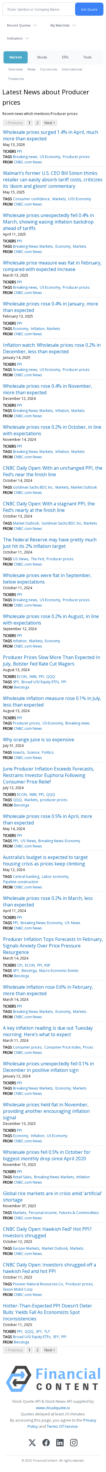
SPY (16, 681)
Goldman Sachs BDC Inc (33, 487)
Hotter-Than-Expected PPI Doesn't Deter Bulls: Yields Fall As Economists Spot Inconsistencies (47, 1312)
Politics (48, 752)
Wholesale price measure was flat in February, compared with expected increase (52, 265)
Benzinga (21, 687)
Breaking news (25, 156)
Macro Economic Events (58, 970)
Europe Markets (26, 1248)
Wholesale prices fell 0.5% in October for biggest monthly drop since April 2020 (46, 1155)
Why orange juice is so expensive (38, 739)
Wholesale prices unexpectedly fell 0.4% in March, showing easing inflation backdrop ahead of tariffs (48, 221)
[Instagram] (74, 1443)
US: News (20, 558)
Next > (49, 122)
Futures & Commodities (79, 1212)
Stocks (42, 57)
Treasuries (16, 78)
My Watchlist (59, 25)
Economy (63, 246)
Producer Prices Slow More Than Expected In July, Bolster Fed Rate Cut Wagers (51, 660)
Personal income (43, 1212)
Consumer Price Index (62, 1047)
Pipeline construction (20, 881)
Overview (15, 69)
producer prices (53, 799)
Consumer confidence (31, 198)
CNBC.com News (28, 162)
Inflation (37, 328)
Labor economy (55, 876)
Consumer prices (27, 1047)
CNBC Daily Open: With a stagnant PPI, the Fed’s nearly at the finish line (49, 506)
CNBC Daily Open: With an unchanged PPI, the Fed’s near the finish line (52, 471)
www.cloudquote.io (53, 1407)
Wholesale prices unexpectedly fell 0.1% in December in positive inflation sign (48, 1066)
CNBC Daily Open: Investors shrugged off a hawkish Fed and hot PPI (49, 1267)
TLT (47, 1331)
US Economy (50, 156)
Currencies (48, 69)
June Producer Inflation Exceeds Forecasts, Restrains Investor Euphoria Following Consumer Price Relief (48, 775)
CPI (19, 965)
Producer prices (76, 156)
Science (33, 752)
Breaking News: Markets (33, 246)
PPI (19, 151)
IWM (33, 676)
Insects (18, 752)
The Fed (37, 558)
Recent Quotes (18, 25)
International (72, 69)
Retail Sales (22, 1176)
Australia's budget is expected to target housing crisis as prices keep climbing (45, 860)
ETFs (65, 57)
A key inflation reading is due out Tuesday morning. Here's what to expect (48, 1031)
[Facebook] (46, 1443)
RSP (47, 965)
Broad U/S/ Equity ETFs (40, 681)
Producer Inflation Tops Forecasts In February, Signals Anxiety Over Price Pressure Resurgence (53, 945)
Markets (15, 57)
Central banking (26, 876)
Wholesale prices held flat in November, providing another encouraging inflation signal (46, 1111)
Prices (88, 1047)
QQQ (50, 676)
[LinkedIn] (60, 1443)
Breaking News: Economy (59, 840)
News (31, 69)
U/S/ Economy (79, 198)
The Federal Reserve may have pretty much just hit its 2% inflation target (50, 542)
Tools (87, 57)
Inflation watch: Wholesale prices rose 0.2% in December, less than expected (52, 348)
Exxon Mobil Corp (18, 1289)
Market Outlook (84, 487)
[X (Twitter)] (32, 1443)
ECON (22, 676)
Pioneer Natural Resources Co (38, 1284)
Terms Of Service (62, 1426)
